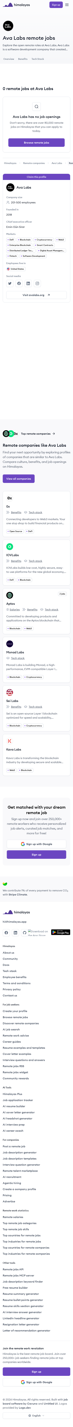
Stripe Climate (18, 894)
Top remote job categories (19, 1223)
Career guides (12, 1041)
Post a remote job (14, 1146)
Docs (6, 965)
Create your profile (15, 1011)
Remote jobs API (13, 1269)
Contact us (10, 995)
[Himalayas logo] (16, 5)
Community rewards (16, 1078)
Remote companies (34, 163)
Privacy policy (12, 989)
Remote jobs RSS (13, 1066)
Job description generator (19, 1152)
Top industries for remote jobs (22, 1241)
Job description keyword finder (23, 1281)
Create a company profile (19, 1189)
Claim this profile (36, 176)
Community (10, 958)
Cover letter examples (17, 1054)
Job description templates (19, 1158)
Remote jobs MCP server (18, 1275)
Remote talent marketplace (20, 1170)
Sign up (36, 854)
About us (8, 952)
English (36, 1415)
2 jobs (62, 594)
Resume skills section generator (23, 1306)
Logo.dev (25, 1407)
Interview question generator (21, 1164)
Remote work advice (16, 1035)
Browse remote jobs (36, 142)
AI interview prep (14, 1124)
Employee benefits (14, 977)
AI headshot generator (17, 1118)
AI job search (11, 1029)
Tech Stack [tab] (38, 58)
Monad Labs (15, 652)
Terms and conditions (17, 983)
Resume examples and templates (24, 1047)
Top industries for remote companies (26, 1253)
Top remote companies (36, 433)
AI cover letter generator (19, 1112)
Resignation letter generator (21, 1324)
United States (17, 269)
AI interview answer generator (22, 1312)
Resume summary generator (21, 1293)
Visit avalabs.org (33, 295)
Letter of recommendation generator (26, 1330)
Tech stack (33, 512)
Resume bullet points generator (23, 1300)
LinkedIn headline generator (21, 1318)
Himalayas (10, 163)
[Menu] (66, 4)
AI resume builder (14, 1106)
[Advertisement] (36, 76)
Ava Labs (57, 163)
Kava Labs (13, 749)
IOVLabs (12, 555)
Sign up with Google (39, 844)
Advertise (9, 1201)
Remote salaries (13, 1217)
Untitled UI (51, 1403)
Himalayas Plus (12, 1094)
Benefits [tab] (23, 58)
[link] (10, 163)
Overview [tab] (8, 58)
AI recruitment (12, 1177)
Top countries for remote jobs (22, 1235)
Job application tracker (18, 1100)
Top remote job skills (16, 1229)
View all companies (18, 478)
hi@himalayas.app (14, 921)
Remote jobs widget (15, 1072)
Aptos (10, 604)
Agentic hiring (12, 1183)
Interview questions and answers (24, 1060)
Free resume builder (15, 1287)
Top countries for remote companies (26, 1247)
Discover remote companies (21, 1023)
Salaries (13, 610)
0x (8, 506)
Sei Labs (12, 701)
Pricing (7, 1195)
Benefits (13, 512)
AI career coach (13, 1130)
